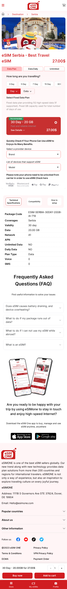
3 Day (11, 84)
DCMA (5, 559)
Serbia (34, 14)
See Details (17, 130)
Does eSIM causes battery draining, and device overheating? (29, 307)
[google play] (45, 436)
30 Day (60, 84)
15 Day (48, 84)
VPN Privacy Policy (43, 553)
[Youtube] (26, 539)
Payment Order (41, 559)
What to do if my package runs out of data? (28, 320)
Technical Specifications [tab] (13, 201)
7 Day (35, 84)
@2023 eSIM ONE (11, 547)
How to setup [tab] (54, 201)
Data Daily (33, 69)
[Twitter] (41, 539)
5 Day (23, 84)
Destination (18, 14)
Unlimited (54, 69)
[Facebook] (18, 539)
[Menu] (5, 5)
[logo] (9, 453)
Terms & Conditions (12, 553)
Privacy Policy (41, 547)
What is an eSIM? (16, 344)
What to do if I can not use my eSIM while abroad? (30, 332)
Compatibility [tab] (34, 201)
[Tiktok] (34, 539)
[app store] (21, 436)
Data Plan (11, 69)
